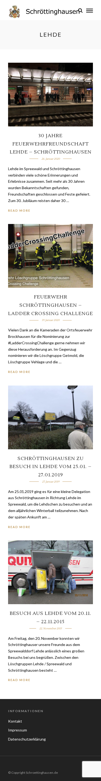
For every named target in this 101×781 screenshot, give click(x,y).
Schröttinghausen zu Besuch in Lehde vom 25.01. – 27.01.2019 (50, 466)
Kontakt (15, 721)
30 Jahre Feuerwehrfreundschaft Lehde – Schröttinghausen (51, 144)
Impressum (17, 730)
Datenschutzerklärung (27, 739)
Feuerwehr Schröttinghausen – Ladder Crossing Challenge (50, 305)
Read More (19, 210)
